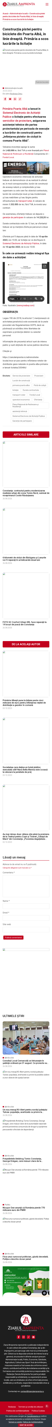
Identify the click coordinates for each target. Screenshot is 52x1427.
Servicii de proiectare (21, 376)
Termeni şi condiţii (15, 1422)
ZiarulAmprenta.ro (33, 1416)
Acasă (5, 13)
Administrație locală (19, 13)
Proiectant (38, 376)
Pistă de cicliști (40, 385)
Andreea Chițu (16, 94)
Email (6, 912)
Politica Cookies (38, 1411)
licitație (16, 390)
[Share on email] (10, 99)
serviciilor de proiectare (17, 120)
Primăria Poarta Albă (15, 108)
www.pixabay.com (25, 305)
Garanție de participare (22, 421)
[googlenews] (33, 1337)
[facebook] (18, 1337)
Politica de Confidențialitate (33, 1422)
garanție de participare (13, 217)
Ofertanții (38, 400)
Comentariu (9, 872)
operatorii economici (21, 400)
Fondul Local (8, 157)
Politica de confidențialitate (17, 1411)
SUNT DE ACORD (26, 1425)
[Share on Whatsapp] (15, 99)
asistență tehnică (20, 411)
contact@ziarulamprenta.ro (32, 1391)
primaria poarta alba (21, 385)
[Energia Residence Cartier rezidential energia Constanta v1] (26, 950)
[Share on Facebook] (5, 99)
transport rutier (25, 201)
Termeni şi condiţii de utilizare (30, 1407)
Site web (7, 924)
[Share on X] (20, 99)
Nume (6, 901)
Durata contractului (31, 390)
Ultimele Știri (13, 1016)
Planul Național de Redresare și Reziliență (26, 405)
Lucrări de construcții (21, 380)
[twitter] (28, 1337)
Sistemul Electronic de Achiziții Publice (21, 243)
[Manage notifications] (47, 1406)
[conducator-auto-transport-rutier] (26, 1296)
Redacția (12, 1407)
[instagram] (23, 1337)
